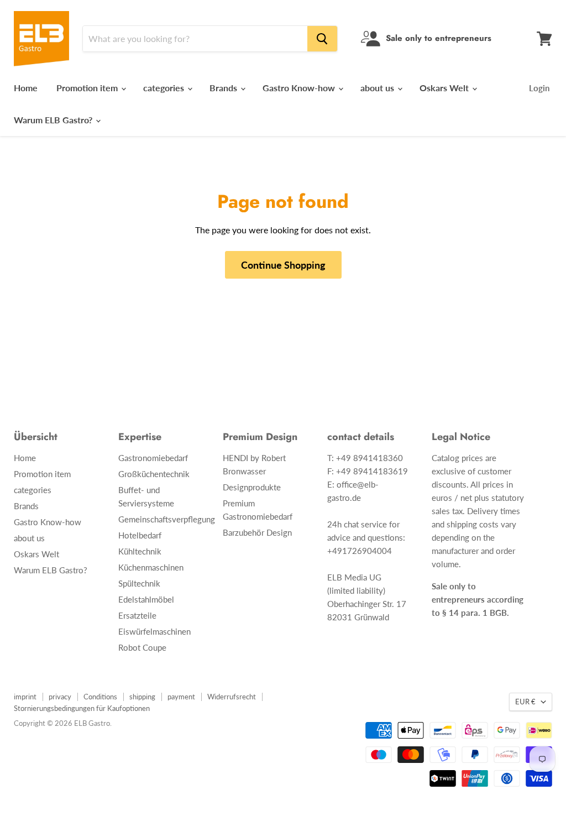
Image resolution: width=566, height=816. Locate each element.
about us (378, 87)
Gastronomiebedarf (153, 458)
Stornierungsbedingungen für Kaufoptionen (82, 708)
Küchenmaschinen (151, 567)
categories (164, 87)
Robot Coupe (142, 647)
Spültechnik (139, 583)
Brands (224, 87)
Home (26, 87)
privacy (60, 696)
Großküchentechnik (154, 474)
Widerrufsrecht (231, 696)
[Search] (322, 38)
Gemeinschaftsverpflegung (166, 519)
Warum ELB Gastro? (54, 119)
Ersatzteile (137, 615)
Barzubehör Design (257, 532)
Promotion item (88, 87)
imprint (25, 696)
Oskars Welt (445, 87)
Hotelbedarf (139, 535)
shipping (142, 696)
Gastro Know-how (300, 87)
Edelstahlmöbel (146, 599)
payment (181, 696)
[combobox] (195, 38)
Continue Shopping (283, 265)
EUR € (525, 701)
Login (539, 88)
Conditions (100, 696)
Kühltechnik (139, 551)
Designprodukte (252, 487)
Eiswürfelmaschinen (154, 631)
